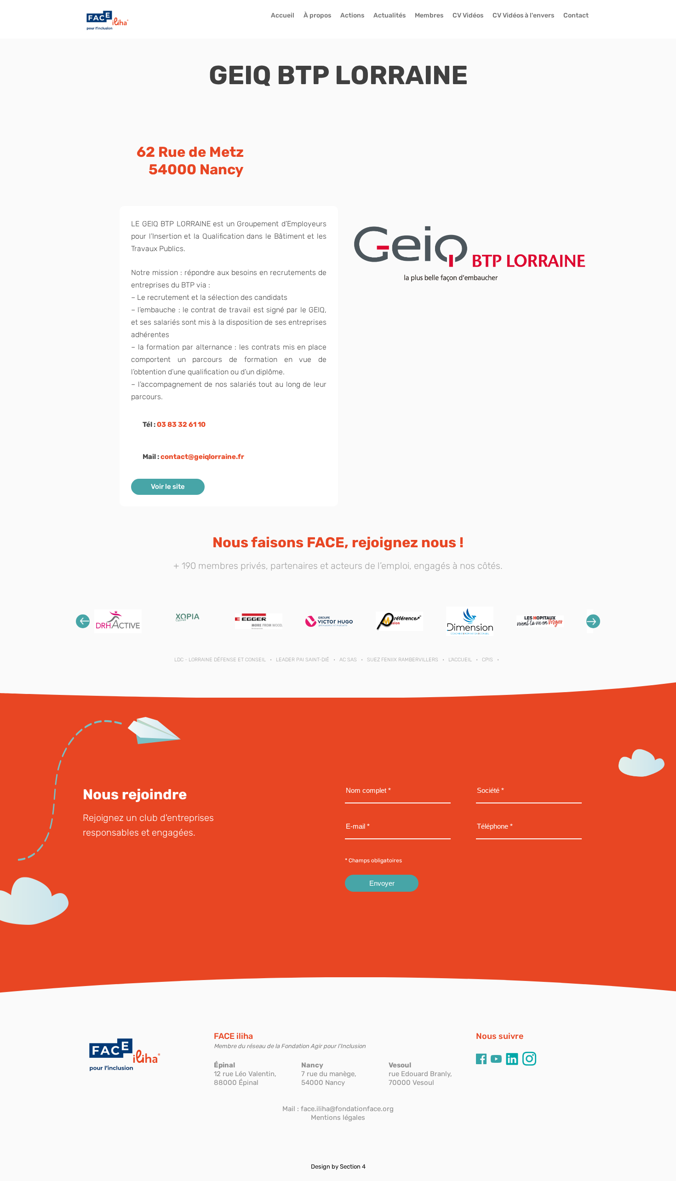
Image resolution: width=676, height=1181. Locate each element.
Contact (576, 15)
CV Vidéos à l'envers (523, 15)
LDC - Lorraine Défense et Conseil (220, 660)
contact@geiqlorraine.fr (202, 457)
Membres (429, 15)
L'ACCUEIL (460, 660)
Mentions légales (338, 1117)
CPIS (487, 660)
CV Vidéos (468, 15)
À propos (317, 15)
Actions (352, 15)
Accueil (282, 15)
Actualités (389, 15)
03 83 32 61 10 (181, 424)
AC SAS (348, 660)
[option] (118, 621)
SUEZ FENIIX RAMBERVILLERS (402, 660)
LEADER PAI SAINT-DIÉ (302, 660)
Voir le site (168, 486)
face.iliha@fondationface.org (347, 1109)
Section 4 (353, 1166)
